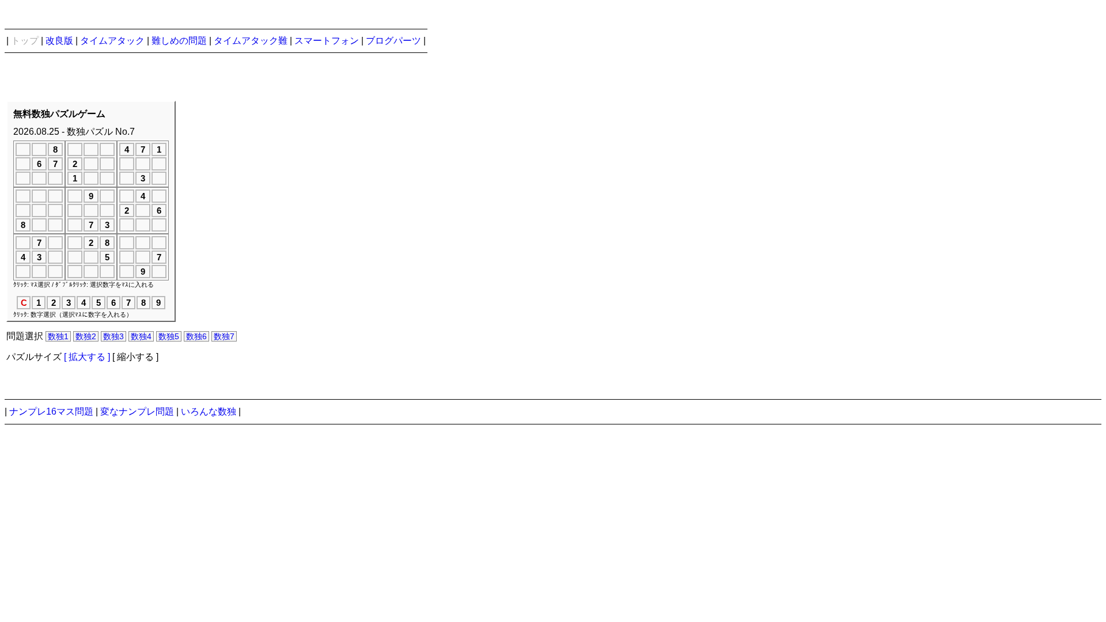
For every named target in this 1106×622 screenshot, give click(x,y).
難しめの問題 (179, 40)
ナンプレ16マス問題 (51, 411)
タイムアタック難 (250, 40)
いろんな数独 (208, 411)
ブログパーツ (393, 40)
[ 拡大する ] (87, 357)
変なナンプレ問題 (137, 411)
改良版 (59, 40)
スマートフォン (326, 40)
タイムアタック (112, 40)
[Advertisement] (368, 232)
